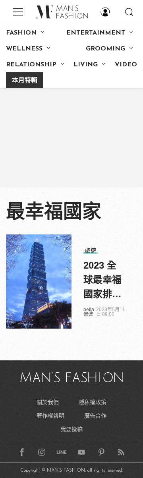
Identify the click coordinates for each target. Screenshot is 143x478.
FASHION (21, 33)
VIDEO (126, 65)
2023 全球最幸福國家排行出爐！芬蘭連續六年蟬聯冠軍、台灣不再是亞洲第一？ (102, 280)
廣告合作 (95, 415)
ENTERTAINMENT (95, 33)
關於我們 (48, 402)
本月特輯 (24, 80)
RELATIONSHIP (31, 65)
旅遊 (91, 250)
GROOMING (105, 49)
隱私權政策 (92, 402)
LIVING (85, 65)
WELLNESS (24, 49)
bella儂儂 (88, 312)
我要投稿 (71, 429)
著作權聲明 (50, 415)
